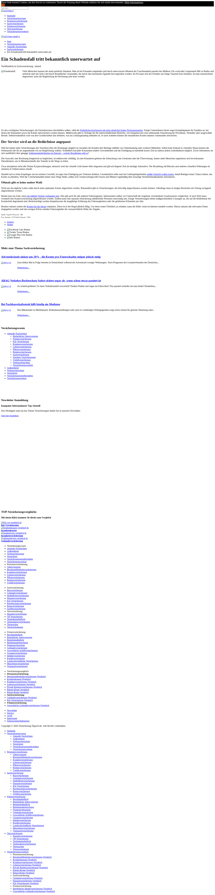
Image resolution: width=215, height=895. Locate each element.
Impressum (12, 718)
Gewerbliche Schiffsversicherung (22, 650)
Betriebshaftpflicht (15, 640)
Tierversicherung (15, 29)
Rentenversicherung (22, 352)
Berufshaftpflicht (15, 634)
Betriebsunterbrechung (17, 642)
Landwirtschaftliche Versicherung (22, 661)
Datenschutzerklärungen (18, 721)
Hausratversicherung (16, 598)
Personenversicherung (17, 21)
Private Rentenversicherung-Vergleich (24, 687)
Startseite (11, 15)
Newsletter (12, 710)
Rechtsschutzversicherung (19, 603)
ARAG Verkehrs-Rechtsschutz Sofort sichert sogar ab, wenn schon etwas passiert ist (51, 280)
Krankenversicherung (23, 344)
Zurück (10, 222)
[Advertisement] (47, 105)
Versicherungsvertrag (16, 378)
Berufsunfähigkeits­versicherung (27, 757)
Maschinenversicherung (18, 663)
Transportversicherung (17, 666)
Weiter (10, 224)
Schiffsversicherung (16, 608)
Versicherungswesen (16, 18)
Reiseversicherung (15, 606)
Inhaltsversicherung (16, 656)
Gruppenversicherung (17, 653)
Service (10, 713)
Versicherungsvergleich (18, 31)
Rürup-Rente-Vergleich (18, 692)
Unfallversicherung (22, 360)
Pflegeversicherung (22, 349)
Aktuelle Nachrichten (17, 46)
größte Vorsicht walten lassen (160, 174)
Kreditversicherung (16, 658)
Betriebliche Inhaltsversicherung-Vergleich (32, 888)
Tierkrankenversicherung (18, 622)
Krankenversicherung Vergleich (21, 682)
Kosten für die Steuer (36, 206)
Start (9, 41)
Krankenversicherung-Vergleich (27, 862)
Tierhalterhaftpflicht (16, 619)
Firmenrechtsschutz (16, 645)
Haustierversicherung (17, 614)
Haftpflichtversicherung (18, 595)
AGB (9, 715)
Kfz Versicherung (21, 341)
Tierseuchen (12, 624)
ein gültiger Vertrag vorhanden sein (43, 196)
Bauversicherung (15, 590)
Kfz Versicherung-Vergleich (20, 700)
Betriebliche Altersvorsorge (25, 336)
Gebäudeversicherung (17, 593)
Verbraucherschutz (21, 362)
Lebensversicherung (22, 347)
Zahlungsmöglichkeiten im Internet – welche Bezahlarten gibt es (58, 153)
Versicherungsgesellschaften (20, 375)
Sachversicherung (15, 23)
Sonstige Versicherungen (24, 357)
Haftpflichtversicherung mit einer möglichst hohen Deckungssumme (111, 130)
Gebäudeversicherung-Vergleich (22, 697)
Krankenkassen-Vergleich (19, 679)
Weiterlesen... (23, 267)
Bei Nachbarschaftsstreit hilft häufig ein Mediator (30, 304)
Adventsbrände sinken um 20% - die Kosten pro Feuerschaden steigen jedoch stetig (51, 256)
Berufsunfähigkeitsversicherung (21, 569)
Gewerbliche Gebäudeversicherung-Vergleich (28, 705)
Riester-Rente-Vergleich (18, 689)
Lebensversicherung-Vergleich (21, 684)
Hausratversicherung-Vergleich (27, 881)
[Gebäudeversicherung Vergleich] (14, 538)
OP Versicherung (15, 616)
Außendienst (13, 368)
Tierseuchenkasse (15, 627)
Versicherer (12, 373)
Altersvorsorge (14, 567)
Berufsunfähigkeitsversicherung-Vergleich (26, 676)
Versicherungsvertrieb (23, 365)
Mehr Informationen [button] (134, 2)
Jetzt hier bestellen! (10, 415)
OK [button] (3, 5)
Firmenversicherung (16, 26)
